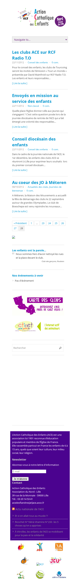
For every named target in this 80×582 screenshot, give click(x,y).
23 (43, 223)
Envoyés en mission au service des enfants (35, 98)
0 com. (55, 62)
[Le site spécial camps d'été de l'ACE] (13, 236)
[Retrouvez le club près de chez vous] (38, 304)
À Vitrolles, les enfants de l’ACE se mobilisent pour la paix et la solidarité (39, 533)
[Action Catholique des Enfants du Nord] (43, 29)
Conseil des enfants (38, 62)
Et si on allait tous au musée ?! (31, 515)
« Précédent (20, 223)
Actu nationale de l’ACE (29, 509)
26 (62, 223)
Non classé (33, 105)
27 (15, 228)
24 (49, 223)
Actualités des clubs (38, 186)
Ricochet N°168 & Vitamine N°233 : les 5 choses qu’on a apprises (36, 523)
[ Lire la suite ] (19, 83)
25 (56, 223)
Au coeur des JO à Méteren (39, 182)
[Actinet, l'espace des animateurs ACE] (38, 325)
